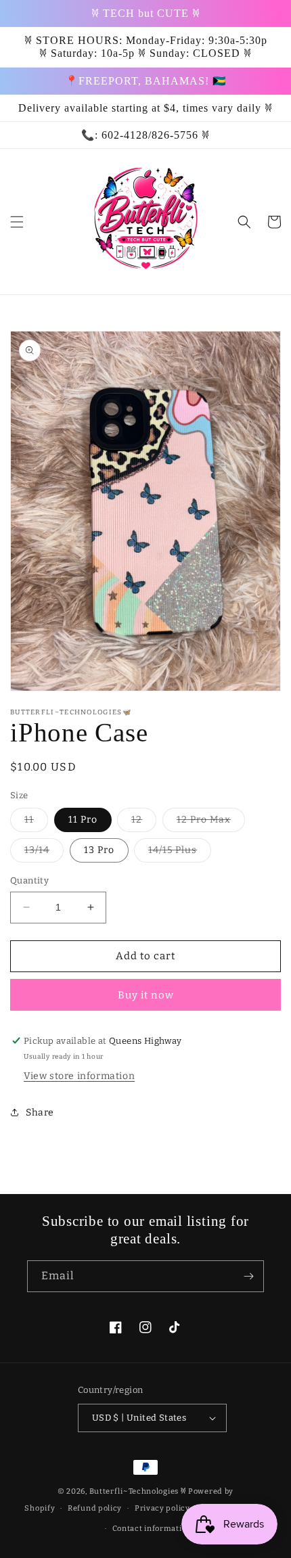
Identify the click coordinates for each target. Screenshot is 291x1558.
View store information (79, 1076)
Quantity (29, 880)
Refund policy (95, 1508)
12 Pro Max (211, 822)
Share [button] (40, 1112)
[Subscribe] (248, 1276)
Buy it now (146, 995)
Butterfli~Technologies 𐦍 (138, 1491)
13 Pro (99, 850)
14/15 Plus (179, 853)
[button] (17, 222)
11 (36, 822)
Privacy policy (162, 1508)
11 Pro (82, 819)
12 (143, 822)
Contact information (152, 1528)
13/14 (44, 853)
